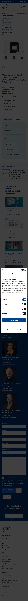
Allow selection (14, 325)
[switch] (24, 304)
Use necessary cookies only (14, 330)
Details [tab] (14, 274)
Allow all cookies (14, 320)
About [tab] (23, 274)
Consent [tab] (5, 274)
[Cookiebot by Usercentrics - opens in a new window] (20, 270)
